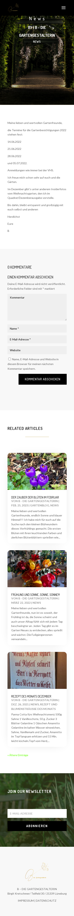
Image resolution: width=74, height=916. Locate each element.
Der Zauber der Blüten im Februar (35, 497)
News (37, 41)
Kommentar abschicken (42, 379)
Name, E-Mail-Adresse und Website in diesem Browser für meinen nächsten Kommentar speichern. (33, 364)
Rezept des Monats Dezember (31, 696)
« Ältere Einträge (17, 755)
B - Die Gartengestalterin (38, 501)
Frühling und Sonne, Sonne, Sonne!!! (35, 595)
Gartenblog (39, 505)
